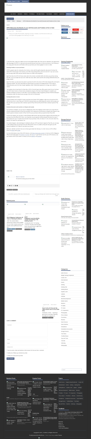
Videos (25, 14)
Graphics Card (64, 291)
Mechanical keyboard (66, 298)
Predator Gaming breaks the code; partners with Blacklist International (78, 91)
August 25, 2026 (11, 214)
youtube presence (62, 413)
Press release (70, 14)
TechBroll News (64, 336)
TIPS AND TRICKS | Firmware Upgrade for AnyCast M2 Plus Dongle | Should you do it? (50, 418)
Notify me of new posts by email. (15, 355)
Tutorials (31, 14)
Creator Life (64, 277)
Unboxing (63, 343)
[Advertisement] (60, 8)
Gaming (63, 284)
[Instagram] (11, 185)
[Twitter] (13, 185)
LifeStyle (63, 296)
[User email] (17, 185)
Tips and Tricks (40, 14)
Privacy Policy (61, 426)
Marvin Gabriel (18, 31)
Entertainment (64, 280)
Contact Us (61, 425)
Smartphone (15, 189)
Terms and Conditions (63, 428)
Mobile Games (64, 301)
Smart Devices (64, 322)
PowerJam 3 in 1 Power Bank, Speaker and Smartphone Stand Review (78, 203)
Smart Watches (64, 324)
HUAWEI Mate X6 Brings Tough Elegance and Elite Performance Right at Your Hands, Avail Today (24, 404)
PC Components (19, 228)
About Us (60, 423)
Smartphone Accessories (66, 329)
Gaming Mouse (64, 289)
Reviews (20, 14)
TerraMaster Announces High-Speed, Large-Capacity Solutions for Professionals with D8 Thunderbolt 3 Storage (79, 166)
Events (55, 14)
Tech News (49, 14)
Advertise (62, 14)
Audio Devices (65, 198)
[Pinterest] (15, 185)
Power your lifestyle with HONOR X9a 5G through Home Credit (47, 194)
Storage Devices (66, 119)
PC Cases (13, 228)
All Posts (13, 14)
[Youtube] (9, 185)
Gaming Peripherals (67, 61)
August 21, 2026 (28, 213)
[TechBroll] (8, 13)
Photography (64, 312)
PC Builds (9, 228)
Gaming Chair (64, 287)
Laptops (63, 294)
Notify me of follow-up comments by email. (17, 353)
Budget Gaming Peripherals (67, 275)
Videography (64, 345)
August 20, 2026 (46, 304)
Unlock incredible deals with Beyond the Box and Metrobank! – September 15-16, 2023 (78, 239)
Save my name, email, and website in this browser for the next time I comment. (26, 350)
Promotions (63, 317)
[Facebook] (7, 185)
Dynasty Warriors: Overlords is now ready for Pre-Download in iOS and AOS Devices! (77, 99)
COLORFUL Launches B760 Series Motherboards (19, 194)
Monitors (63, 303)
